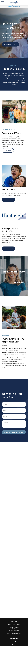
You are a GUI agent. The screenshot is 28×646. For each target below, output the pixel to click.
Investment (14, 643)
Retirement (14, 641)
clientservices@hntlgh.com (14, 633)
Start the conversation (13, 432)
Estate (14, 644)
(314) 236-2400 (16, 624)
